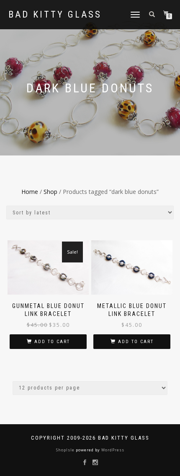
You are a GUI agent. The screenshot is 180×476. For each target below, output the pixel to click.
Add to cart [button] (52, 341)
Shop (50, 192)
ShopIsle (66, 450)
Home (29, 192)
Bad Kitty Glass (55, 15)
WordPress (112, 450)
